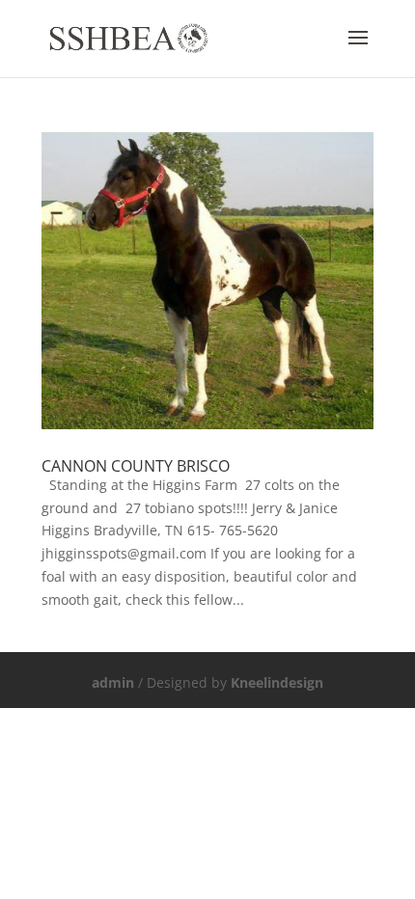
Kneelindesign (277, 682)
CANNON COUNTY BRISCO (136, 466)
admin (113, 682)
